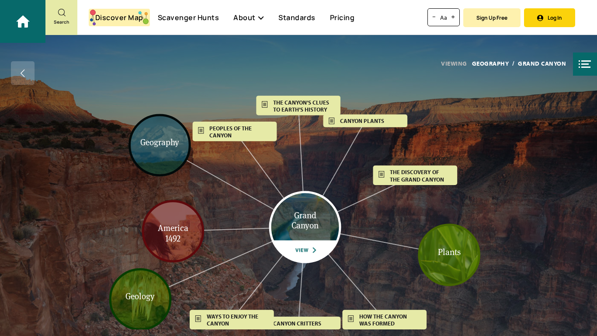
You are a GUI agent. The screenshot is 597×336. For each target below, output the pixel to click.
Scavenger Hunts (188, 17)
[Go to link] (22, 21)
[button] (585, 64)
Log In (555, 17)
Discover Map (119, 17)
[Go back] (23, 73)
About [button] (244, 17)
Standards (297, 17)
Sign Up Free (491, 17)
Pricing (342, 17)
